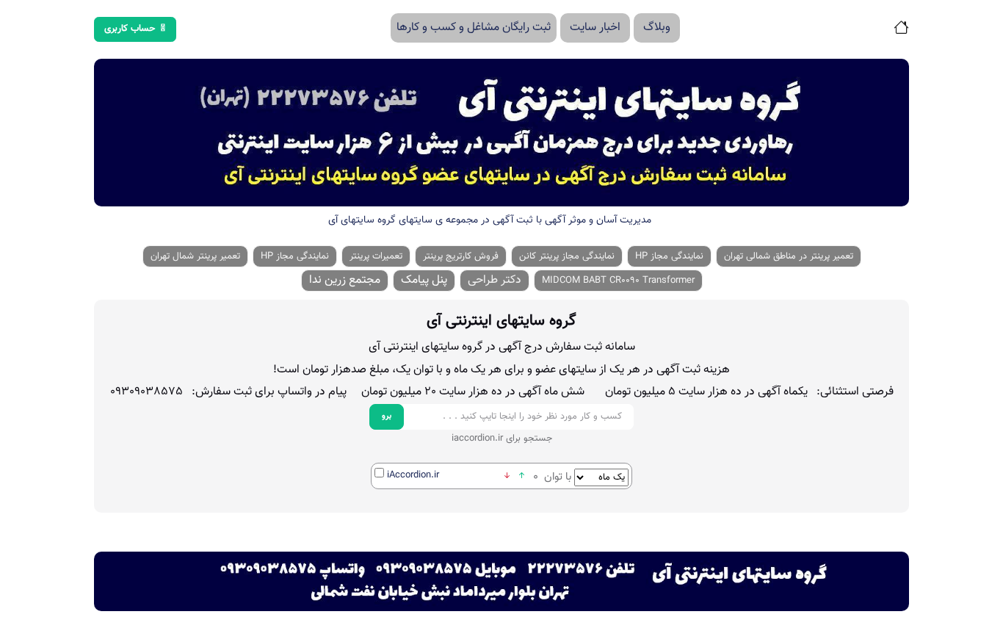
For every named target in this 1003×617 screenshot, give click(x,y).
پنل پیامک (424, 280)
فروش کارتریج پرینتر (461, 256)
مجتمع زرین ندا (344, 280)
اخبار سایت (595, 27)
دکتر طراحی (494, 280)
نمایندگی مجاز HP (669, 256)
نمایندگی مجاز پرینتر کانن (567, 256)
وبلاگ (656, 27)
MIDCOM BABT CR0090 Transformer (618, 280)
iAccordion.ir (413, 475)
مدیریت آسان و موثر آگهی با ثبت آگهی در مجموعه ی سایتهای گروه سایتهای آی (489, 220)
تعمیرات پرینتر (376, 256)
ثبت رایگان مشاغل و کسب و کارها (474, 27)
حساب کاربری (130, 28)
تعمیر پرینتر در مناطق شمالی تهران (788, 256)
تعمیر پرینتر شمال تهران (195, 256)
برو (386, 416)
